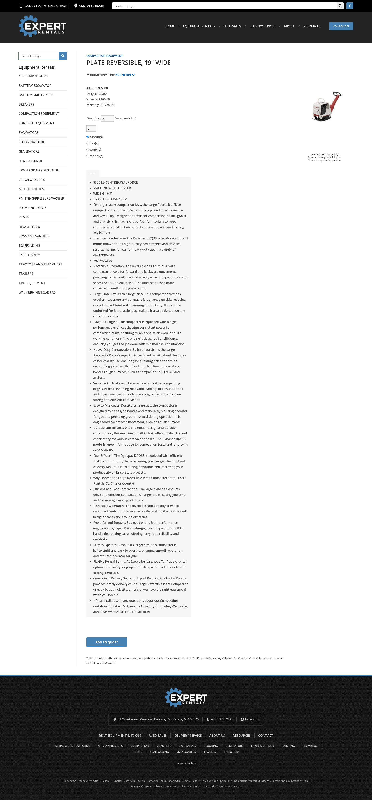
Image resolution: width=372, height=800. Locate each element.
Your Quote (341, 26)
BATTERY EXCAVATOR (35, 85)
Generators (234, 746)
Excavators (187, 746)
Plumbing (309, 746)
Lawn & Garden (262, 746)
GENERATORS (29, 151)
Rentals (199, 26)
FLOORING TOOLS (32, 142)
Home (170, 26)
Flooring (211, 746)
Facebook (252, 719)
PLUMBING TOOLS (33, 208)
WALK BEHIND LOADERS (37, 292)
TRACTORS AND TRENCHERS (40, 264)
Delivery (262, 26)
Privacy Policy (186, 763)
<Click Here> (125, 75)
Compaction (140, 746)
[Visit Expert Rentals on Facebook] (349, 5)
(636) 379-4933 (221, 719)
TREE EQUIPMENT (32, 283)
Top (365, 794)
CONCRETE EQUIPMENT (37, 123)
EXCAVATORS (29, 132)
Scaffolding (159, 752)
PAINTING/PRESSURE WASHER (41, 198)
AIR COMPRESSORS (33, 76)
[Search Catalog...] (340, 5)
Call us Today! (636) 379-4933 (45, 6)
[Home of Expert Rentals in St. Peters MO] (42, 26)
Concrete (164, 746)
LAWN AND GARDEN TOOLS (39, 170)
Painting (288, 746)
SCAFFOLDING (29, 245)
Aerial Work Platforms (72, 746)
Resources (311, 26)
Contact (265, 735)
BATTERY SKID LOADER (36, 95)
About (289, 26)
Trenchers (231, 752)
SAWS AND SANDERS (34, 236)
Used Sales (232, 26)
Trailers (210, 752)
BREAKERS (26, 104)
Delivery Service (188, 735)
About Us (217, 735)
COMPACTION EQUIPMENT (39, 114)
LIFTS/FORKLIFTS (32, 180)
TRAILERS (26, 273)
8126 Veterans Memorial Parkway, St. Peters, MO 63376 (158, 719)
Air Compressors (110, 746)
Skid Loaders (186, 752)
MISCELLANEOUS (31, 189)
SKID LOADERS (29, 255)
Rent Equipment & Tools (120, 735)
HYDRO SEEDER (30, 161)
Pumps (137, 752)
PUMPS (24, 217)
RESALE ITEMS (29, 227)
